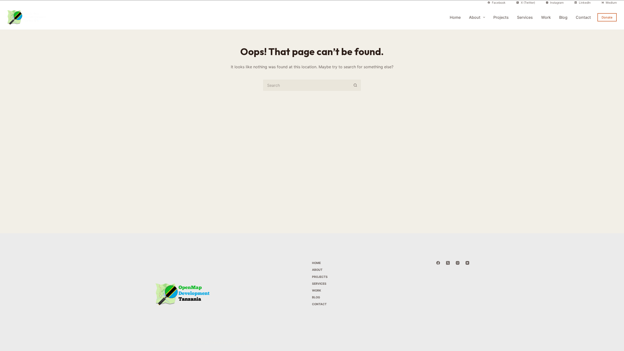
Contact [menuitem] (583, 17)
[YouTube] (467, 263)
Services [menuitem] (525, 17)
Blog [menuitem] (563, 17)
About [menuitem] (474, 17)
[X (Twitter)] (448, 263)
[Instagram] (457, 263)
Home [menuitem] (455, 17)
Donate (607, 17)
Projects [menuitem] (501, 17)
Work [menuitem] (546, 17)
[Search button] (355, 85)
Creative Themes (243, 342)
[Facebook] (438, 263)
